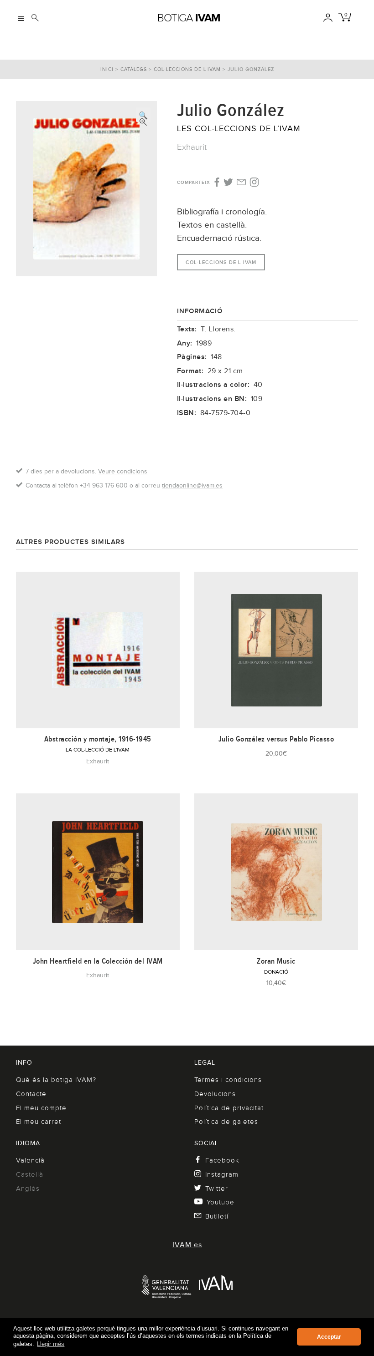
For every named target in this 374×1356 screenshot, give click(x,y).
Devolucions (215, 1093)
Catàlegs (133, 69)
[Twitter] (228, 183)
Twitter (216, 1188)
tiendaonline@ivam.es (192, 485)
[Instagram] (254, 183)
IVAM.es (187, 1245)
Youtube (220, 1202)
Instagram (222, 1174)
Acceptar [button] (329, 1337)
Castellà (29, 1174)
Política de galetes (226, 1121)
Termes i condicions (228, 1079)
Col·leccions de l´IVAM (187, 69)
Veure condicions (122, 471)
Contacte (31, 1093)
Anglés (28, 1188)
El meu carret (38, 1121)
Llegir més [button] (50, 1344)
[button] (143, 114)
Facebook (222, 1160)
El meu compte (41, 1108)
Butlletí (217, 1216)
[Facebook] (216, 183)
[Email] (241, 183)
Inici (107, 69)
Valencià (30, 1160)
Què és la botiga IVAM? (56, 1079)
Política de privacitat (229, 1108)
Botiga (188, 18)
